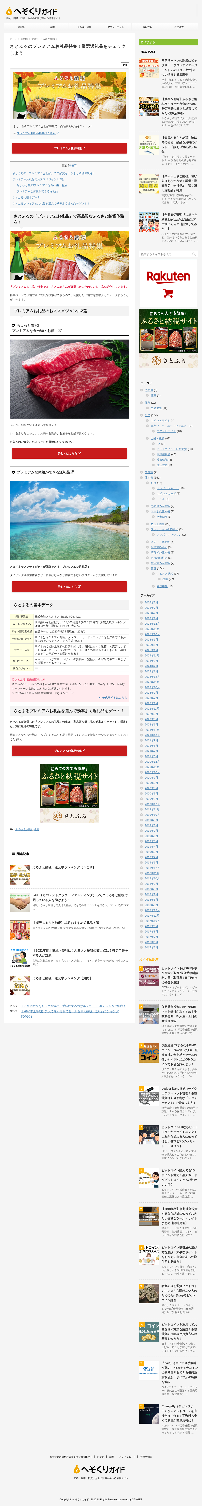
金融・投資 (158, 438)
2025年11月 (152, 629)
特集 (36, 829)
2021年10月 (152, 735)
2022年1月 (151, 724)
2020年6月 (151, 782)
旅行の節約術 (159, 557)
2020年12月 (152, 761)
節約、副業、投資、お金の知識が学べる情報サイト (101, 1478)
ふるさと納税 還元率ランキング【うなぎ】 (64, 867)
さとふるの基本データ (26, 197)
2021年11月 (152, 729)
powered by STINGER (130, 1499)
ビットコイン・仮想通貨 (172, 449)
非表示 (73, 165)
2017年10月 (152, 920)
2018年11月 (152, 873)
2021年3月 (151, 756)
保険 (147, 402)
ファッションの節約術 (164, 529)
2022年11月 (152, 708)
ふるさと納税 (84, 27)
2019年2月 (151, 857)
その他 (149, 390)
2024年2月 (151, 666)
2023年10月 (152, 687)
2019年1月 (151, 862)
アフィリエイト (116, 27)
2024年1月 (151, 671)
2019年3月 (151, 851)
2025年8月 (151, 644)
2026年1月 (151, 618)
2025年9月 (151, 639)
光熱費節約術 (159, 547)
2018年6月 (151, 899)
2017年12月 (152, 910)
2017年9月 (151, 926)
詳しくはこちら (68, 453)
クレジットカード (168, 488)
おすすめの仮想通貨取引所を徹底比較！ (71, 1456)
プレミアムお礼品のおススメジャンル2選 (38, 179)
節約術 (21, 27)
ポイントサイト (160, 420)
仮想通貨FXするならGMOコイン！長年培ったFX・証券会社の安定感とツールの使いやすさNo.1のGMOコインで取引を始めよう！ (180, 1055)
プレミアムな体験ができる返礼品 (37, 191)
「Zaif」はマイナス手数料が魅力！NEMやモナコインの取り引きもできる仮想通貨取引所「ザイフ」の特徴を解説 (180, 1372)
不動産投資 (163, 454)
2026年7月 (151, 607)
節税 (153, 568)
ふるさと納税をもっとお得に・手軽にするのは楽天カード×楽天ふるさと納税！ (73, 1006)
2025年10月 (152, 634)
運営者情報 (146, 1456)
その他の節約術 (160, 506)
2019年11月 (152, 809)
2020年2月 (151, 798)
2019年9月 (151, 820)
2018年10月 (152, 878)
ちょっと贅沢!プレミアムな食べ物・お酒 (43, 185)
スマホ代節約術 (160, 511)
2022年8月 (151, 719)
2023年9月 (151, 692)
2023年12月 (152, 676)
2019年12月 (152, 804)
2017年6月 (151, 942)
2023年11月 (152, 682)
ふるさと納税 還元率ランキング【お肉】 (63, 978)
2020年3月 (151, 793)
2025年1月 (151, 650)
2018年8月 (151, 889)
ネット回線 (158, 524)
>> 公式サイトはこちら (112, 697)
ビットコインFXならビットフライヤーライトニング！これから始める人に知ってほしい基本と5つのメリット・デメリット (180, 1136)
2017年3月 (151, 947)
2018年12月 (152, 867)
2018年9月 (151, 883)
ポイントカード (166, 493)
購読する (149, 42)
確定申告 (162, 586)
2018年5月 (151, 905)
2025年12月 (152, 623)
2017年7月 (151, 936)
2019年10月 (152, 814)
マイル (161, 498)
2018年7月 (151, 894)
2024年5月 (151, 660)
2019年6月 (151, 836)
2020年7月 (151, 777)
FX (158, 443)
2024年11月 (152, 655)
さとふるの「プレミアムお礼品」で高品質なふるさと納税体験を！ (53, 173)
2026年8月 (151, 602)
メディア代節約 (160, 541)
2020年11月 (152, 767)
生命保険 (156, 408)
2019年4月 (151, 846)
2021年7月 (151, 751)
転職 (153, 395)
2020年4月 (151, 788)
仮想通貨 (179, 27)
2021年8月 (151, 745)
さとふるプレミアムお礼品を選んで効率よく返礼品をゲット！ (51, 203)
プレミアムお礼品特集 (68, 148)
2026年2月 (151, 613)
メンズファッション (169, 534)
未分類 (149, 472)
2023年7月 (151, 698)
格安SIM (162, 516)
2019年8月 (151, 825)
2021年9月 (151, 740)
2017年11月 (152, 915)
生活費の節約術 (160, 563)
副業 (52, 27)
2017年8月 (151, 931)
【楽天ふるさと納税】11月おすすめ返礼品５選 (66, 922)
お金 (153, 482)
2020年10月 (152, 772)
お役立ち (147, 27)
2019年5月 (151, 841)
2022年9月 (151, 713)
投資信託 (162, 459)
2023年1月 (151, 703)
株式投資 (162, 465)
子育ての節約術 (160, 552)
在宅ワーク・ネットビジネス (169, 425)
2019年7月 (151, 830)
